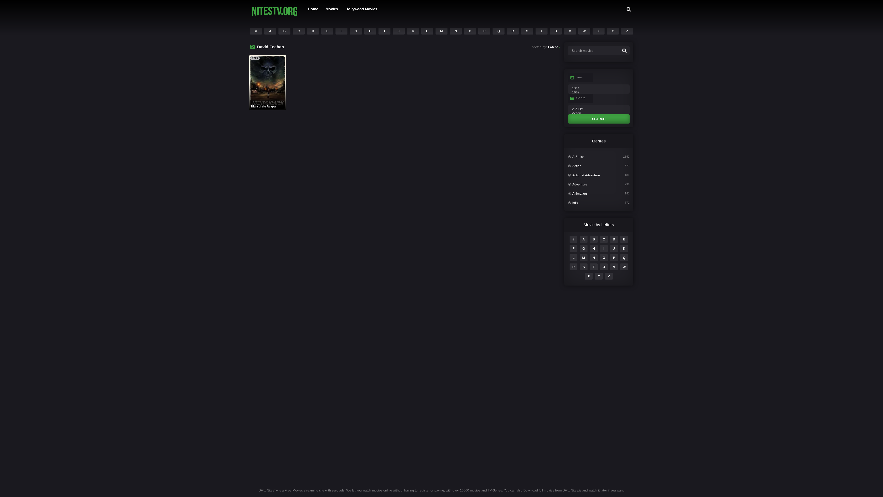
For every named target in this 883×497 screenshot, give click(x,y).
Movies (332, 9)
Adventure (579, 184)
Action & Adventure (586, 175)
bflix (575, 203)
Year (579, 77)
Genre (580, 98)
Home (313, 9)
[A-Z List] (599, 109)
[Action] (599, 113)
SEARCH (598, 119)
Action (576, 166)
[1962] (599, 92)
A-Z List (578, 157)
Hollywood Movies (361, 9)
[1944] (599, 88)
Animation (579, 193)
